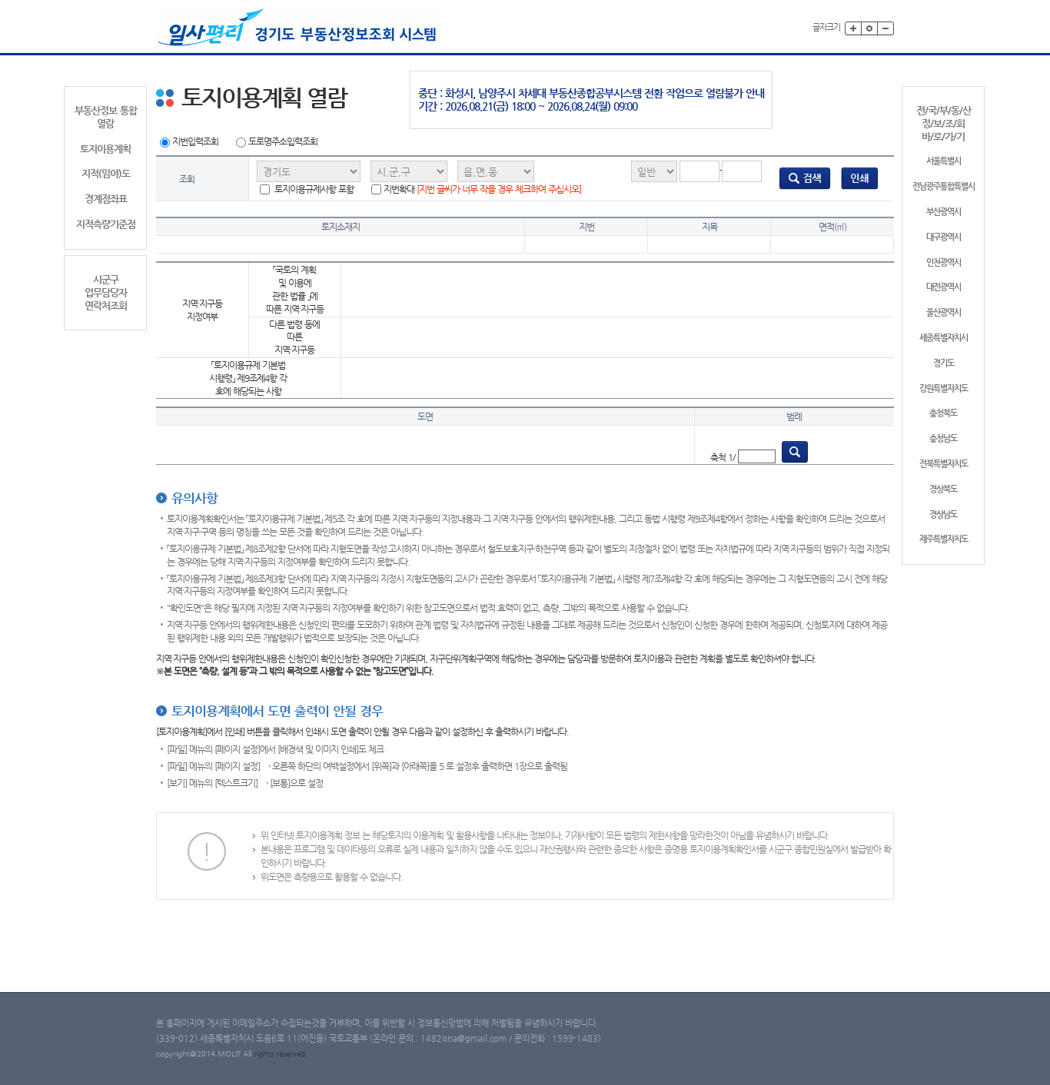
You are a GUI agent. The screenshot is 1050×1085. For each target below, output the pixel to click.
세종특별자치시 (943, 338)
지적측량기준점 (105, 224)
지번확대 (482, 189)
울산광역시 (943, 312)
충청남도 (943, 438)
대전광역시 (943, 287)
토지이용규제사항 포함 (313, 189)
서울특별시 (943, 161)
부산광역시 (943, 212)
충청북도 (943, 413)
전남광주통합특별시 (943, 186)
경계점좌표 (106, 198)
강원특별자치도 (943, 388)
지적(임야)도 (105, 173)
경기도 (943, 363)
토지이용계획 (105, 148)
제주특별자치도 (943, 539)
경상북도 (943, 489)
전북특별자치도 (943, 464)
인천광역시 (943, 262)
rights (265, 1054)
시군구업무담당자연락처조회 (106, 292)
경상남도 (943, 514)
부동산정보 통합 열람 (106, 117)
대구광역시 (943, 237)
